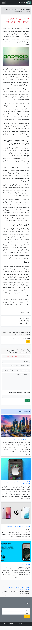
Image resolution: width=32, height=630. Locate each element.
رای (28, 341)
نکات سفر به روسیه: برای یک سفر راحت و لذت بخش (17, 439)
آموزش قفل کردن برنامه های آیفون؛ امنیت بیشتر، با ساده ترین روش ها (17, 482)
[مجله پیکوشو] (25, 3)
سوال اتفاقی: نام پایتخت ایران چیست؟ (19, 392)
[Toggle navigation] (3, 2)
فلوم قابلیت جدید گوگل (24, 564)
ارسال (27, 401)
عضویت (27, 616)
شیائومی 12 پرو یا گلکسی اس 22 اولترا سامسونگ (18, 526)
